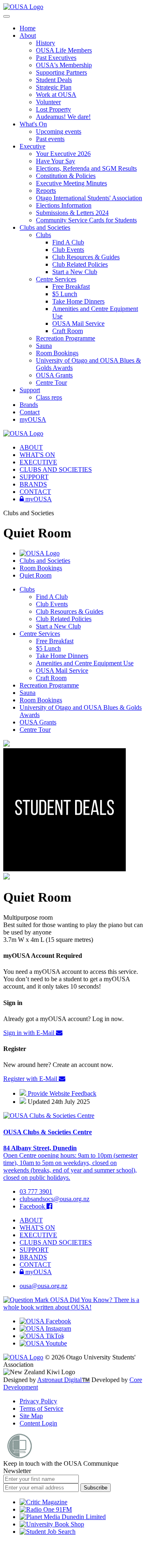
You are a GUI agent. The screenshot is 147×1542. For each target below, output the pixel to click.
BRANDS (33, 484)
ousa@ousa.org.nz (43, 1285)
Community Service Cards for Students (86, 220)
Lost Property (53, 109)
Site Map (31, 1415)
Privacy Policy (38, 1401)
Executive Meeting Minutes (71, 183)
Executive (32, 146)
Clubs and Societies (45, 227)
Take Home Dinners (78, 301)
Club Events (68, 249)
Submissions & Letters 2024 (72, 212)
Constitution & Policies (66, 175)
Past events (50, 138)
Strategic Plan (53, 87)
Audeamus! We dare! (63, 116)
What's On (33, 124)
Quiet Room (35, 575)
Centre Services (56, 279)
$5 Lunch (64, 293)
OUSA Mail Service (78, 323)
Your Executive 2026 (63, 153)
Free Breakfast (71, 286)
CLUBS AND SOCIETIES (56, 469)
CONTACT (35, 491)
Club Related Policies (80, 264)
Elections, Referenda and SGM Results (86, 168)
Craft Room (67, 330)
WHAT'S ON (37, 454)
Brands (29, 404)
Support (30, 389)
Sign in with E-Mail (29, 1032)
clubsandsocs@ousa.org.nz (54, 1198)
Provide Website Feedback (61, 1093)
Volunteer (48, 101)
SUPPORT (34, 476)
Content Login (38, 1423)
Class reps (49, 397)
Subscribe (95, 1488)
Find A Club (68, 242)
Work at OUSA (56, 94)
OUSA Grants (54, 375)
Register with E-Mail (31, 1078)
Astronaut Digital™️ (63, 1379)
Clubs (43, 234)
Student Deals (54, 79)
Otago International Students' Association (89, 197)
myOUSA (33, 419)
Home (28, 28)
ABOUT (31, 447)
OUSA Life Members (64, 50)
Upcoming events (58, 131)
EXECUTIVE (38, 462)
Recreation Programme (65, 338)
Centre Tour (51, 382)
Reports (46, 190)
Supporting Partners (61, 72)
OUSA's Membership (64, 65)
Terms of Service (41, 1408)
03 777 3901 (36, 1191)
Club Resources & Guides (86, 257)
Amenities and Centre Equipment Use (85, 663)
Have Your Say (55, 161)
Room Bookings (57, 353)
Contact (30, 412)
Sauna (44, 345)
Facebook (33, 1206)
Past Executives (56, 57)
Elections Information (63, 205)
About (28, 35)
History (45, 42)
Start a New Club (74, 271)
